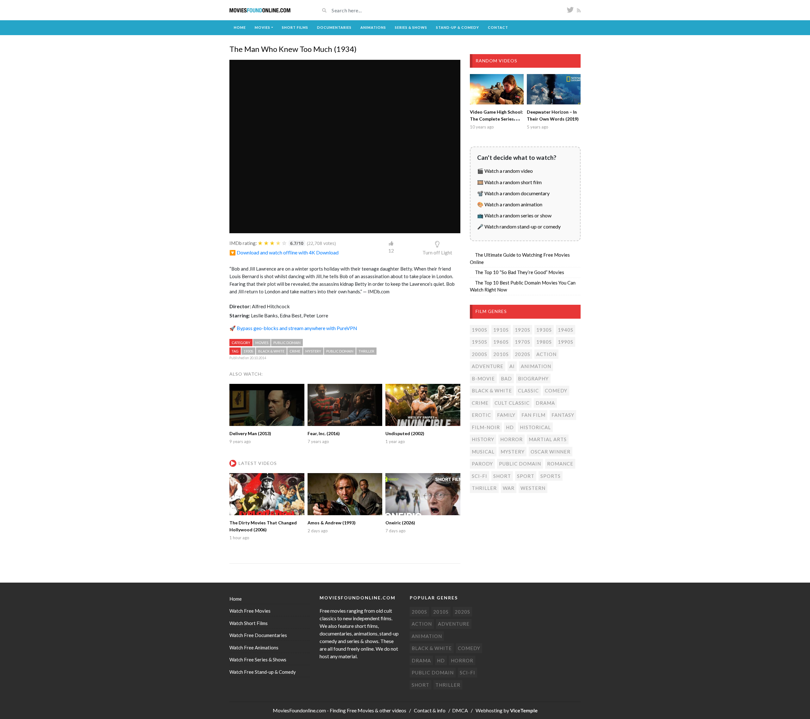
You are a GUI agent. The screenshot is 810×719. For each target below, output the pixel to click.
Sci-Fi (479, 476)
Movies (262, 27)
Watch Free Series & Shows (257, 659)
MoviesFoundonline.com (299, 710)
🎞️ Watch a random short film (509, 182)
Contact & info (430, 710)
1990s (565, 342)
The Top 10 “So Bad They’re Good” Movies (519, 272)
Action (546, 354)
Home (240, 27)
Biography (533, 378)
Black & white (271, 351)
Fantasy (562, 415)
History (483, 439)
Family (506, 415)
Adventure (487, 366)
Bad (506, 378)
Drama (545, 403)
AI (512, 366)
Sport (525, 476)
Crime (295, 351)
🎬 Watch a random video (505, 171)
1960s (501, 342)
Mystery (313, 351)
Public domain (287, 343)
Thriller (366, 351)
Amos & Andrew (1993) (332, 522)
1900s (479, 330)
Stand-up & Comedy (457, 27)
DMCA (460, 710)
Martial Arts (548, 439)
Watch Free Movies (250, 611)
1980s (544, 342)
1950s (479, 342)
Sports (550, 476)
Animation (536, 366)
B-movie (483, 378)
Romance (560, 463)
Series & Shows (411, 27)
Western (532, 488)
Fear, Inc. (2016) (324, 433)
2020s (522, 354)
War (508, 488)
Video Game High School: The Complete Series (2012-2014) (496, 118)
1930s (248, 351)
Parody (482, 463)
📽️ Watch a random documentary (513, 193)
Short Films (295, 27)
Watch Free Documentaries (258, 635)
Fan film (533, 415)
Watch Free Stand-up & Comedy (262, 672)
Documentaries (334, 27)
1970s (522, 342)
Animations (373, 27)
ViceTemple (524, 710)
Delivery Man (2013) (250, 433)
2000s (479, 354)
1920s (522, 330)
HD (510, 427)
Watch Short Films (248, 623)
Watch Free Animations (253, 647)
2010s (501, 354)
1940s (565, 330)
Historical (535, 427)
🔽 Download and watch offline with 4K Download (284, 252)
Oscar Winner (550, 451)
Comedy (556, 390)
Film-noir (486, 427)
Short (502, 476)
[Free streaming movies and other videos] (260, 10)
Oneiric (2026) (400, 522)
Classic (528, 390)
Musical (483, 451)
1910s (501, 330)
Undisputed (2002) (404, 433)
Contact (498, 27)
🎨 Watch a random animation (509, 204)
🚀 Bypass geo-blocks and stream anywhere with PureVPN (293, 328)
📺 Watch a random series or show (514, 215)
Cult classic (512, 403)
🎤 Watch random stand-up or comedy (519, 226)
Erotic (481, 415)
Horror (511, 439)
